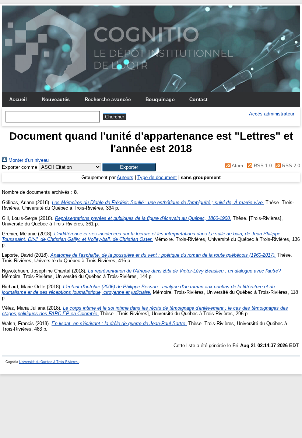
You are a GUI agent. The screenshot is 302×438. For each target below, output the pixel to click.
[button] (129, 167)
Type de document (157, 177)
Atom (237, 165)
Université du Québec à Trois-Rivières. (49, 362)
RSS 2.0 (290, 165)
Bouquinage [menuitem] (160, 99)
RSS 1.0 (261, 165)
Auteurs (125, 177)
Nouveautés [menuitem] (56, 99)
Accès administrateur (271, 114)
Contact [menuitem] (198, 99)
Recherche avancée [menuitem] (108, 99)
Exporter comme (19, 167)
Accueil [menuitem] (18, 99)
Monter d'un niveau (28, 160)
